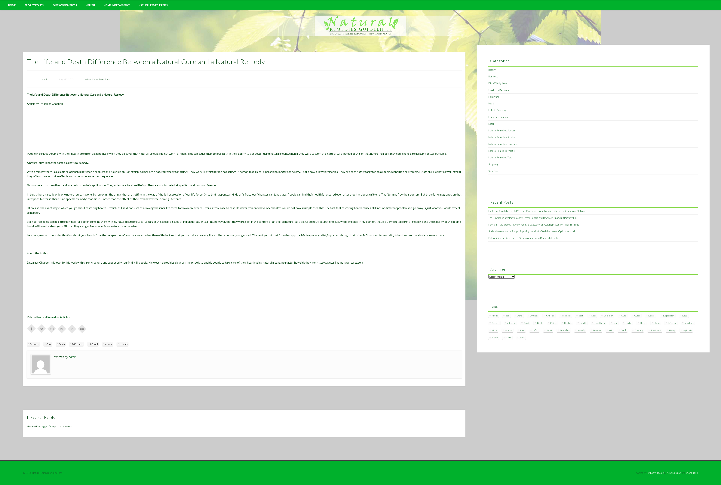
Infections (689, 323)
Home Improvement (117, 5)
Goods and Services (498, 89)
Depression (668, 315)
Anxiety (534, 315)
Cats (593, 315)
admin (45, 79)
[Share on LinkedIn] (72, 328)
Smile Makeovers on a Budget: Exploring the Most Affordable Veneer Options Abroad (531, 231)
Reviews (597, 330)
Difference (77, 344)
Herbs (643, 323)
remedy (124, 344)
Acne (519, 315)
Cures (637, 315)
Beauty (491, 69)
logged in (46, 426)
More (494, 330)
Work (508, 337)
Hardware (493, 96)
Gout (539, 323)
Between (34, 344)
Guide (553, 323)
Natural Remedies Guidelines (503, 143)
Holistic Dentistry (497, 110)
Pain (522, 330)
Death (62, 344)
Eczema (495, 323)
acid (507, 315)
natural (108, 344)
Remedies (564, 330)
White (495, 337)
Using (672, 330)
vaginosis (687, 330)
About (495, 315)
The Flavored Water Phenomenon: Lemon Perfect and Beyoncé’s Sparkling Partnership (532, 217)
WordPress (692, 472)
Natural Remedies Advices (502, 130)
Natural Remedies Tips (153, 5)
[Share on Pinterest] (62, 328)
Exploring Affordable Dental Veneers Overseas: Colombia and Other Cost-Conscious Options (536, 211)
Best (581, 315)
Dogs (684, 315)
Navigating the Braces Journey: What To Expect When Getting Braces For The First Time (533, 224)
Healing (568, 323)
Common (608, 315)
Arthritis (550, 315)
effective (511, 323)
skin (611, 330)
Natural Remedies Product (501, 150)
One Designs (674, 472)
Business (493, 76)
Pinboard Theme (655, 472)
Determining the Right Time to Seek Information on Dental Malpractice (524, 238)
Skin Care (493, 171)
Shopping (493, 164)
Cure (48, 344)
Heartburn (599, 323)
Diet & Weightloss (65, 5)
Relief (549, 330)
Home (12, 5)
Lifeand (94, 344)
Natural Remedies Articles (96, 79)
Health (90, 5)
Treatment (656, 330)
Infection (672, 323)
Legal (491, 123)
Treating (639, 330)
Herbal (628, 323)
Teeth (624, 330)
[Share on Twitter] (41, 328)
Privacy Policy (34, 5)
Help (615, 323)
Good (526, 323)
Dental (651, 315)
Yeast (521, 337)
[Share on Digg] (82, 328)
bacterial (566, 315)
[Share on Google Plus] (52, 328)
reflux (535, 330)
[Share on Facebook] (31, 328)
